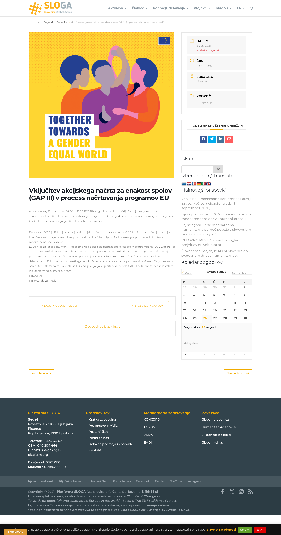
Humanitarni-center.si (219, 427)
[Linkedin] (220, 139)
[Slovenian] (183, 184)
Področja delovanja (169, 8)
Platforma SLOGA (71, 491)
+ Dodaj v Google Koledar (59, 305)
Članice (138, 8)
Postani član (98, 432)
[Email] (229, 139)
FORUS (149, 427)
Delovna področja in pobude (111, 444)
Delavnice (62, 22)
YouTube (176, 481)
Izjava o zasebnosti (41, 481)
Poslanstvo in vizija (103, 425)
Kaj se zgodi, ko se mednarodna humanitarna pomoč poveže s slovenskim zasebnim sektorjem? (216, 229)
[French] (193, 184)
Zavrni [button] (260, 529)
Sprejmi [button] (245, 529)
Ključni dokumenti (72, 481)
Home (36, 22)
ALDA (148, 435)
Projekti (200, 8)
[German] (198, 184)
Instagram (194, 481)
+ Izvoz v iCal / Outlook (147, 305)
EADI (148, 442)
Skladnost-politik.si (216, 435)
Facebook (143, 481)
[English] (208, 184)
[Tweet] (212, 139)
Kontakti (95, 450)
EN (239, 8)
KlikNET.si (150, 491)
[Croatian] (188, 184)
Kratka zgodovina (102, 419)
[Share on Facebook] (203, 139)
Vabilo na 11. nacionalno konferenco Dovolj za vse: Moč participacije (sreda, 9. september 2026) (216, 203)
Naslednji (234, 373)
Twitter (160, 481)
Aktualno (115, 8)
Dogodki (48, 22)
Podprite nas (99, 438)
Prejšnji (45, 373)
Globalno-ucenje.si (216, 419)
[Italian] (203, 184)
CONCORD (152, 419)
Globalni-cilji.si (212, 442)
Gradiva (222, 8)
